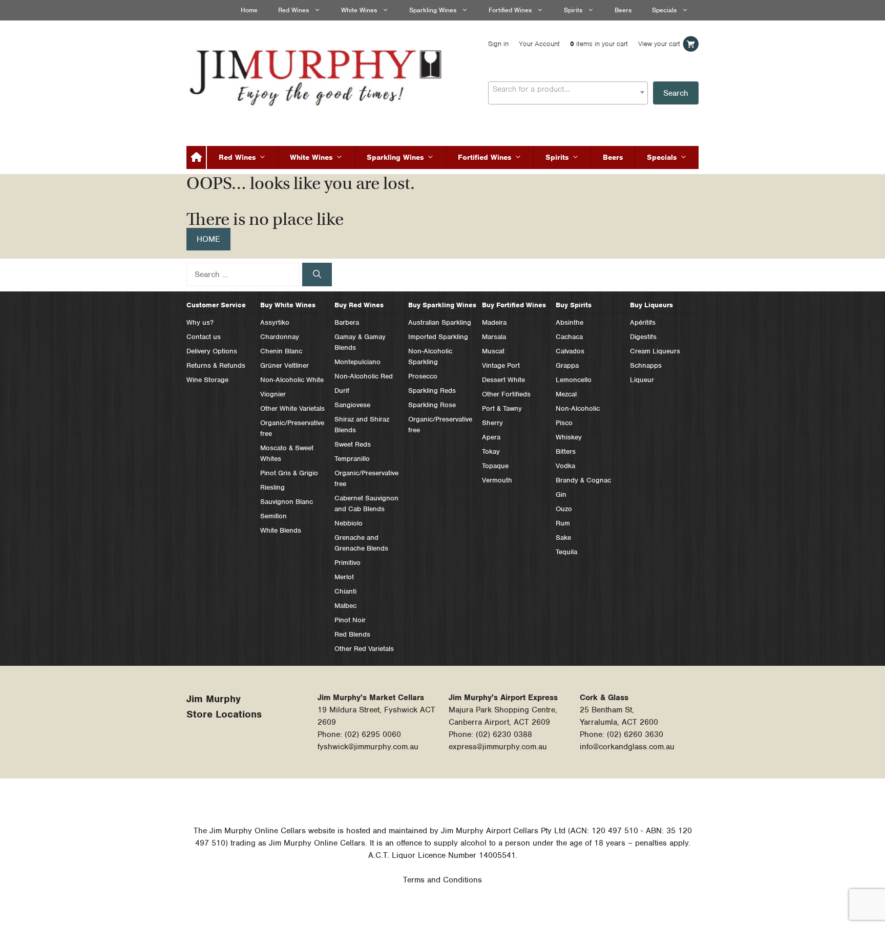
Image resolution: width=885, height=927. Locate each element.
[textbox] (568, 89)
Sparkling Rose (432, 405)
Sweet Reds (352, 444)
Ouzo (564, 508)
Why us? (200, 322)
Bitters (566, 451)
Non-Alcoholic (578, 408)
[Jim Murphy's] (317, 75)
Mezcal (566, 394)
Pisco (564, 422)
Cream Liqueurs (655, 351)
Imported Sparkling (438, 336)
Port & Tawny (502, 408)
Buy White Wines (287, 305)
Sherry (492, 422)
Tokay (491, 451)
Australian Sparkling (439, 322)
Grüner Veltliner (284, 365)
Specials (664, 10)
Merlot (344, 577)
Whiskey (569, 437)
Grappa (567, 365)
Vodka (565, 465)
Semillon (273, 516)
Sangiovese (352, 405)
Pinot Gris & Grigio (289, 473)
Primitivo (347, 562)
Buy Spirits (574, 305)
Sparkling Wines (432, 10)
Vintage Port (501, 365)
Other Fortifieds (506, 394)
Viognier (273, 394)
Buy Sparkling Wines (442, 305)
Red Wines (293, 10)
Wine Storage (207, 379)
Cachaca (569, 336)
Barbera (346, 322)
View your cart (659, 43)
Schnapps (646, 365)
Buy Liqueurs (651, 305)
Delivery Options (211, 351)
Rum (563, 523)
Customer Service (216, 305)
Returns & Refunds (215, 365)
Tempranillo (352, 458)
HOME (208, 239)
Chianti (345, 591)
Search (675, 93)
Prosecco (422, 376)
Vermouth (497, 480)
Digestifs (643, 336)
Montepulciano (357, 361)
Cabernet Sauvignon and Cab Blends (366, 503)
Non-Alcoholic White (292, 379)
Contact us (203, 336)
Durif (341, 390)
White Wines (359, 10)
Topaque (495, 465)
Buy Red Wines (359, 305)
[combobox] (568, 92)
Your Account (539, 43)
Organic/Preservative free (292, 428)
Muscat (493, 351)
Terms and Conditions (442, 880)
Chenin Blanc (281, 351)
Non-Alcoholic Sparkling (430, 356)
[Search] (317, 274)
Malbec (345, 605)
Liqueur (642, 379)
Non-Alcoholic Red (363, 376)
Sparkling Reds (432, 390)
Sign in (498, 43)
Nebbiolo (348, 523)
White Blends (280, 530)
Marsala (494, 336)
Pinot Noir (350, 620)
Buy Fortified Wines (514, 305)
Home (249, 10)
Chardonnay (279, 336)
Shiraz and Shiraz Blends (361, 424)
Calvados (570, 351)
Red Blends (352, 634)
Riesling (272, 487)
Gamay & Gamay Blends (360, 342)
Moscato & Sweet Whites (286, 453)
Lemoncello (574, 379)
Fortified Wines (510, 10)
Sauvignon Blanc (286, 501)
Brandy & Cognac (583, 480)
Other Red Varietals (364, 648)
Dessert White (503, 379)
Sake (563, 537)
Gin (561, 494)
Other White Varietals (292, 408)
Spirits (573, 10)
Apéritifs (643, 322)
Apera (491, 437)
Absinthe (569, 322)
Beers (623, 10)
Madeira (494, 322)
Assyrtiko (274, 322)
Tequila (566, 551)
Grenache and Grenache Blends (361, 543)
